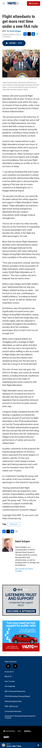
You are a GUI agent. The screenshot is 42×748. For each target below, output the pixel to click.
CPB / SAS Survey (11, 706)
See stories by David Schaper (24, 569)
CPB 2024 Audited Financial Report (17, 696)
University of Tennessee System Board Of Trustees (20, 717)
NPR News (14, 524)
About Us (8, 676)
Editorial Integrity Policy (13, 701)
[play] (3, 745)
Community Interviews (13, 711)
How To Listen (10, 681)
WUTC (12, 672)
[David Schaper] (7, 545)
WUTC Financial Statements (15, 691)
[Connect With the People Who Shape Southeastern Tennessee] (21, 600)
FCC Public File (10, 686)
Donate (34, 3)
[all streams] (39, 745)
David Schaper (15, 31)
